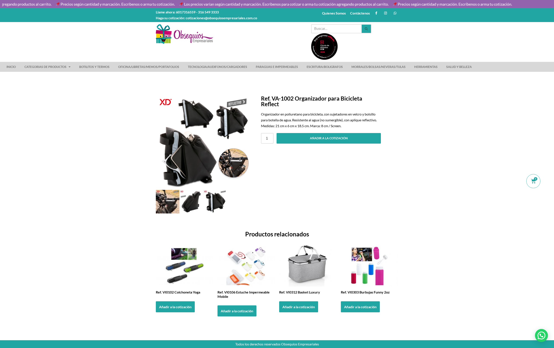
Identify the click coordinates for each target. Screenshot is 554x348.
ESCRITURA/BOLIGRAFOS (325, 67)
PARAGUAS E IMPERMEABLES (277, 67)
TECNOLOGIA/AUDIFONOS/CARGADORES (217, 67)
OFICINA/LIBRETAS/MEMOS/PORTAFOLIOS (148, 67)
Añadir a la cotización (329, 138)
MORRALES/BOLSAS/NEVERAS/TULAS (378, 67)
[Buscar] (366, 28)
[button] (541, 335)
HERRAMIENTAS (426, 67)
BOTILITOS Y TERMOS (94, 67)
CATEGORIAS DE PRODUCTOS (45, 67)
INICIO (11, 67)
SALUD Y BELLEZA (459, 67)
